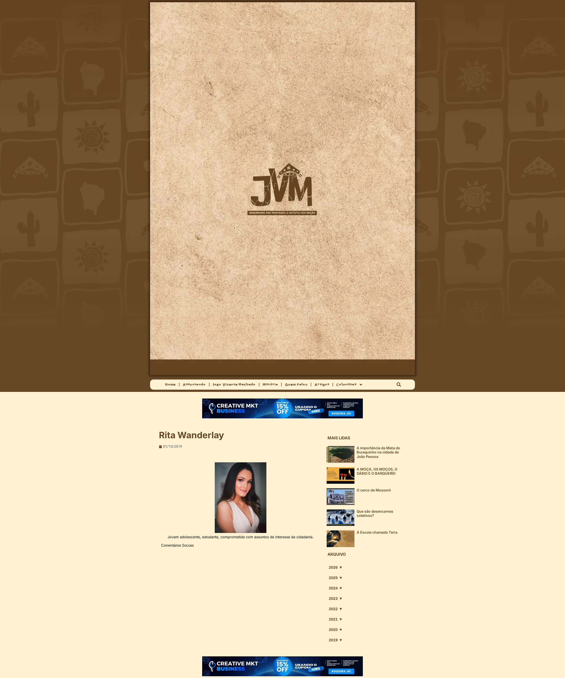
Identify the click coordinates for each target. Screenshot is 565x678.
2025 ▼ (336, 578)
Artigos (322, 384)
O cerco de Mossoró (374, 490)
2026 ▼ (336, 567)
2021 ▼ (336, 619)
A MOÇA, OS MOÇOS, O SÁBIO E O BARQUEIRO (377, 471)
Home (170, 384)
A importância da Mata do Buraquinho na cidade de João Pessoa (378, 452)
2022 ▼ (336, 609)
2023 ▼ (336, 598)
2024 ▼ (336, 588)
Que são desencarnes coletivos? (375, 513)
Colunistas (346, 384)
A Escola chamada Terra (377, 532)
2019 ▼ (336, 640)
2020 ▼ (336, 629)
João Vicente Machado (234, 384)
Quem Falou (296, 384)
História (270, 384)
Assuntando (194, 384)
